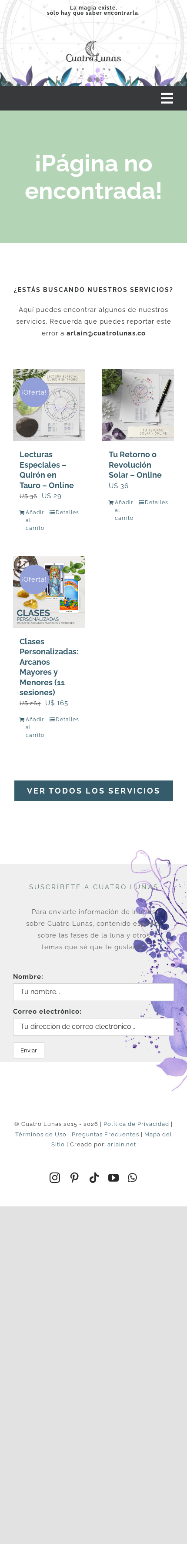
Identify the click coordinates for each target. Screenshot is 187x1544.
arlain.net (121, 1144)
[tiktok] (94, 1177)
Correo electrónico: (47, 1011)
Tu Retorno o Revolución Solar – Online (135, 464)
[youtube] (113, 1177)
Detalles (67, 512)
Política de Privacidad (136, 1124)
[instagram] (55, 1177)
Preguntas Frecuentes (105, 1134)
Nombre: (28, 977)
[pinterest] (74, 1177)
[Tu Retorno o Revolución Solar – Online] (138, 405)
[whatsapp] (132, 1177)
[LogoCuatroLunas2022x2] (93, 39)
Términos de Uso (41, 1134)
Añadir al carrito (35, 520)
